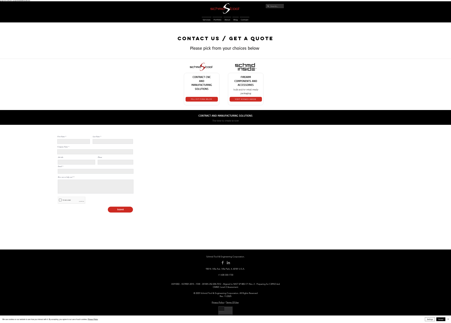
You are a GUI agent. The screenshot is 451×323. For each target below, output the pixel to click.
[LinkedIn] (228, 262)
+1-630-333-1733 (225, 275)
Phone (100, 157)
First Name (61, 136)
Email (60, 166)
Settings (430, 319)
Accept (440, 319)
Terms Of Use (232, 302)
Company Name (62, 147)
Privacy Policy (218, 302)
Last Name (96, 136)
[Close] (448, 319)
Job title (60, 157)
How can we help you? (65, 177)
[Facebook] (222, 262)
